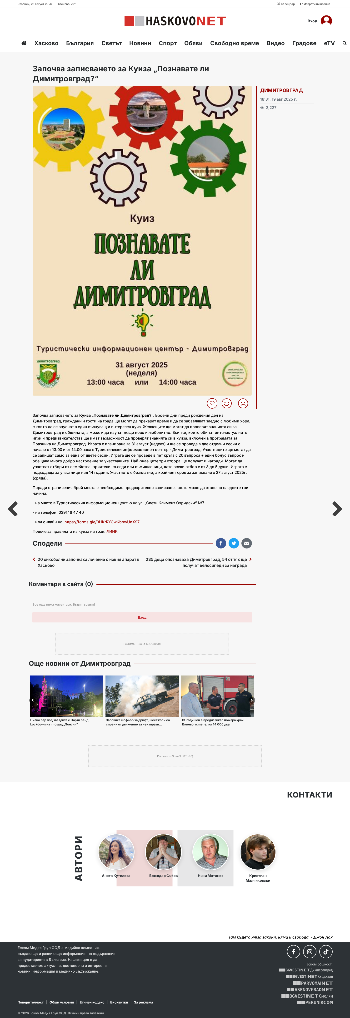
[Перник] (315, 1002)
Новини (140, 43)
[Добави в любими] (213, 403)
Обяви (193, 43)
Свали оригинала (49, 91)
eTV (329, 43)
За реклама (143, 1002)
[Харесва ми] (228, 403)
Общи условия (62, 1002)
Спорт (168, 43)
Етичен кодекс (92, 1002)
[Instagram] (309, 951)
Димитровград (281, 90)
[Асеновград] (310, 989)
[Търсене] (343, 43)
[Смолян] (307, 996)
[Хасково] (175, 21)
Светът (111, 43)
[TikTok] (326, 951)
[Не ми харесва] (245, 403)
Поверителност (31, 1002)
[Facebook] (293, 951)
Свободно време (234, 43)
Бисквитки (119, 1002)
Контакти (310, 795)
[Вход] (326, 21)
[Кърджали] (309, 977)
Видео (276, 43)
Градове (304, 43)
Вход (312, 21)
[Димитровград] (306, 970)
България (80, 43)
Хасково (46, 43)
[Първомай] (312, 983)
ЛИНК (112, 531)
